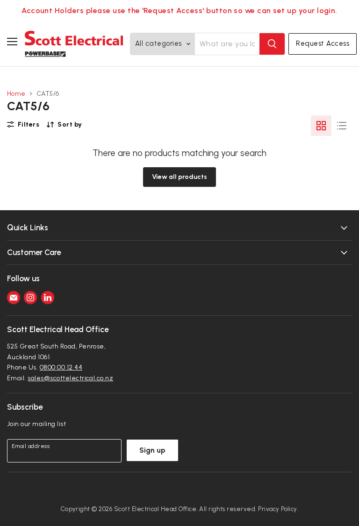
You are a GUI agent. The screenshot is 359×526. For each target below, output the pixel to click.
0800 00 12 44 (61, 367)
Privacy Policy (277, 508)
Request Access (322, 43)
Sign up (152, 450)
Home (16, 94)
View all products (179, 177)
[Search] (272, 44)
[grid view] (321, 125)
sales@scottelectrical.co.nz (70, 378)
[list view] (341, 125)
